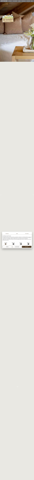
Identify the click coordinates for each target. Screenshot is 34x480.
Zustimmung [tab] (7, 233)
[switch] (13, 244)
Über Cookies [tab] (27, 233)
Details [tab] (17, 233)
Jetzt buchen (4, 1)
